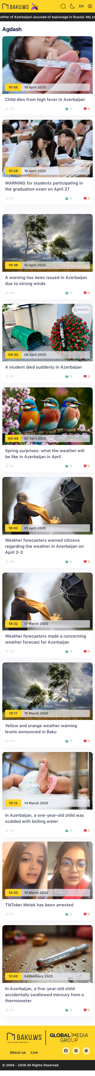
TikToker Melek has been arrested (39, 904)
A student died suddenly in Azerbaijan (43, 367)
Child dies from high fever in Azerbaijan (45, 99)
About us (18, 1052)
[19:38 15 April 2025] (47, 242)
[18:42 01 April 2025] (47, 505)
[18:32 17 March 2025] (47, 601)
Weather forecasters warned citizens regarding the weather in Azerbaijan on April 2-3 (44, 546)
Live (34, 1052)
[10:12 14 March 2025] (47, 780)
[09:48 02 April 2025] (47, 416)
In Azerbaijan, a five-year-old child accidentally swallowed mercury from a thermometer (44, 994)
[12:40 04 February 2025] (47, 954)
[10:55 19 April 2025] (47, 64)
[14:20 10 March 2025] (47, 870)
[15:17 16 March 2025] (47, 691)
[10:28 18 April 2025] (47, 148)
